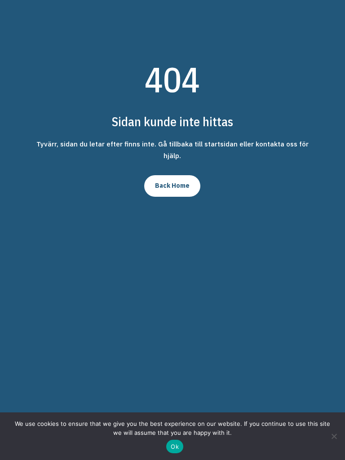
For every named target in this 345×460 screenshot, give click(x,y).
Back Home (172, 185)
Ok (175, 446)
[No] (333, 436)
